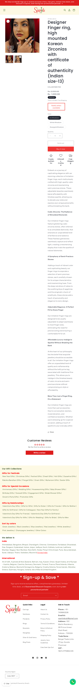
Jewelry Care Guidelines (45, 641)
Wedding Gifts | (24, 489)
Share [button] (52, 432)
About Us (44, 609)
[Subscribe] (55, 595)
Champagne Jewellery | (25, 530)
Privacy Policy (45, 619)
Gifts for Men (63, 517)
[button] (4, 10)
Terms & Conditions (48, 623)
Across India (42, 553)
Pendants (26, 619)
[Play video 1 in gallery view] (18, 59)
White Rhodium (57, 122)
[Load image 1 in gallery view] (9, 59)
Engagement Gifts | (36, 493)
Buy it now (61, 149)
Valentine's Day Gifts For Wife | (15, 517)
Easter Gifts (65, 480)
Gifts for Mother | (70, 506)
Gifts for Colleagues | (27, 510)
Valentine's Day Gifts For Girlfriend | (45, 514)
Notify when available (56, 107)
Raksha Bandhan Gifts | (12, 480)
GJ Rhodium (55, 118)
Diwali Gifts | (48, 476)
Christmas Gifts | (23, 476)
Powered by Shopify (23, 683)
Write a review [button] (39, 453)
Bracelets (26, 628)
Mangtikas (26, 633)
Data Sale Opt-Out (47, 647)
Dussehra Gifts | (70, 476)
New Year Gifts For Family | (48, 510)
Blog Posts (26, 642)
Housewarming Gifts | (41, 489)
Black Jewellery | (23, 527)
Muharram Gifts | (52, 480)
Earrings (26, 609)
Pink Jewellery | (8, 530)
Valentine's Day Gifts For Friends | (16, 514)
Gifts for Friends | (54, 506)
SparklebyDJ (13, 683)
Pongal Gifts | (27, 480)
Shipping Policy (46, 635)
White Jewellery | (64, 527)
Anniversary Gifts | (10, 489)
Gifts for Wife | (27, 506)
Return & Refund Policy (46, 629)
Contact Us (44, 614)
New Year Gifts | (8, 476)
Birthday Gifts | (8, 493)
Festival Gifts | (36, 476)
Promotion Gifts (26, 497)
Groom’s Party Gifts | (10, 497)
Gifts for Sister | (40, 506)
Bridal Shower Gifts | (53, 493)
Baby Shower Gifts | (58, 489)
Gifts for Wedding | (36, 517)
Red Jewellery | (50, 527)
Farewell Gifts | (22, 493)
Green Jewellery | (9, 527)
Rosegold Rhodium (58, 127)
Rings (25, 623)
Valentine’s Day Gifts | (11, 506)
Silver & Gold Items (30, 637)
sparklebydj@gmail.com (68, 618)
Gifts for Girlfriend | (10, 510)
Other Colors (41, 530)
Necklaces (26, 614)
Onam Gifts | (39, 480)
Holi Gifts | (58, 476)
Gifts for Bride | (51, 517)
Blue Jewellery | (37, 527)
